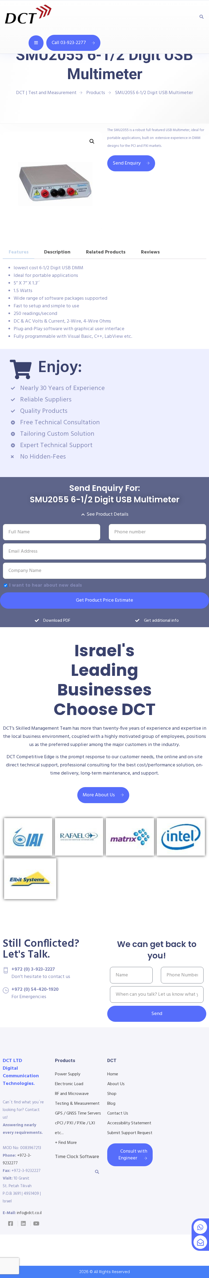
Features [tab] (19, 252)
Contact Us (117, 1113)
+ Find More (66, 1142)
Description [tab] (57, 252)
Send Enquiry (127, 163)
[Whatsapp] (200, 1227)
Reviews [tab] (150, 252)
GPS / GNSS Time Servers (78, 1113)
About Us (116, 1084)
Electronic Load (69, 1084)
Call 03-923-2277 (69, 43)
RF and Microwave (72, 1093)
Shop (111, 1093)
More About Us (99, 795)
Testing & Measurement (77, 1103)
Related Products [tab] (105, 252)
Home (112, 1074)
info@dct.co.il (29, 1213)
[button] (92, 141)
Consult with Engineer (132, 1154)
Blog (111, 1103)
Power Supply (67, 1074)
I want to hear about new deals (45, 585)
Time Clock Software (77, 1157)
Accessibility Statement (129, 1123)
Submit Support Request (129, 1133)
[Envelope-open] (200, 1242)
